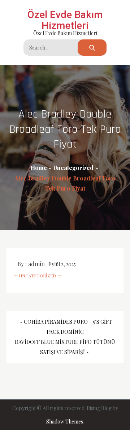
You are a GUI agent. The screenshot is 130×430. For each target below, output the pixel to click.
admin (36, 264)
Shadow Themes (64, 421)
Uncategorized (37, 275)
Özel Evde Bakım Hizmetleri (65, 20)
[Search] (92, 47)
